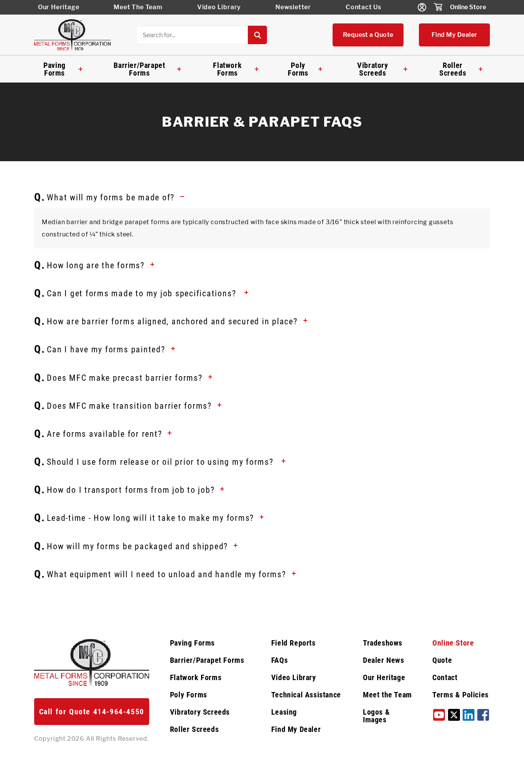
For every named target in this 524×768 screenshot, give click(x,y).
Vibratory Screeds (372, 69)
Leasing (284, 712)
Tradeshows (382, 642)
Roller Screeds (452, 69)
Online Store (468, 7)
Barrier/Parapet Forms (139, 69)
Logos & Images (376, 715)
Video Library (219, 7)
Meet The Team (138, 7)
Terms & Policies (460, 694)
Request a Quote (368, 34)
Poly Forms (298, 69)
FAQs (279, 660)
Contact (444, 677)
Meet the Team (387, 694)
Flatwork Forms (227, 69)
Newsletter (293, 7)
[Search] (257, 35)
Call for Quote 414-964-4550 (91, 711)
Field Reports (293, 642)
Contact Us (363, 7)
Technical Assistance (306, 694)
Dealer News (383, 660)
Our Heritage (58, 7)
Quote (442, 660)
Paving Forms (54, 69)
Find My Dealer (455, 34)
